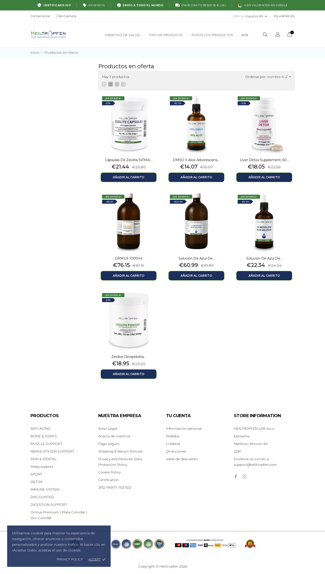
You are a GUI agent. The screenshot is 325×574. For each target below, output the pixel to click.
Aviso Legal (107, 428)
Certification (108, 480)
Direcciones (176, 451)
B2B (244, 35)
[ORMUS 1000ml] (154, 203)
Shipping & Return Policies (120, 451)
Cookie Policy (109, 472)
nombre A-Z (279, 77)
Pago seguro (109, 444)
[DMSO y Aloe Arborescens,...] (222, 104)
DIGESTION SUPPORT (48, 504)
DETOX (36, 482)
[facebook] (236, 476)
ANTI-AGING (40, 428)
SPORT (36, 474)
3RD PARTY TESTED (114, 487)
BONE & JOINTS (43, 436)
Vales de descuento (182, 459)
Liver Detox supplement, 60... (264, 160)
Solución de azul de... (196, 258)
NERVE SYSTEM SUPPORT (52, 451)
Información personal (184, 428)
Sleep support (42, 466)
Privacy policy (70, 559)
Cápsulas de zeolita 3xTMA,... (129, 160)
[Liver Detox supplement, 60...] (289, 104)
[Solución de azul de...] (222, 203)
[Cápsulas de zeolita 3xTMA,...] (154, 104)
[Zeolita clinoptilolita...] (154, 301)
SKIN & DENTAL (43, 459)
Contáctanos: (40, 16)
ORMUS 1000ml (128, 258)
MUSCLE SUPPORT (46, 444)
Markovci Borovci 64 (251, 444)
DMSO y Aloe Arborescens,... (196, 160)
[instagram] (244, 476)
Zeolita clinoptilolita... (128, 357)
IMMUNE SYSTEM (44, 489)
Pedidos (172, 436)
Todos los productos (212, 35)
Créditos (173, 444)
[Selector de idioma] (278, 35)
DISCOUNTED (42, 497)
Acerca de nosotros (114, 436)
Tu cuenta (178, 415)
